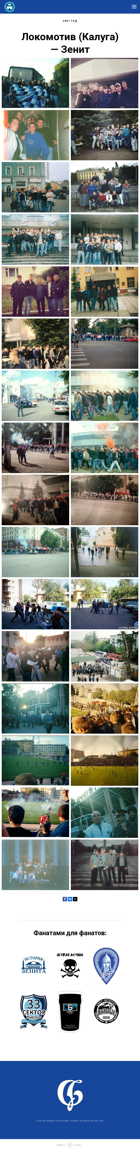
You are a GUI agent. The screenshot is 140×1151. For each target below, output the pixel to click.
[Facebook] (65, 899)
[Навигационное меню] (134, 7)
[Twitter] (75, 899)
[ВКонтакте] (70, 899)
